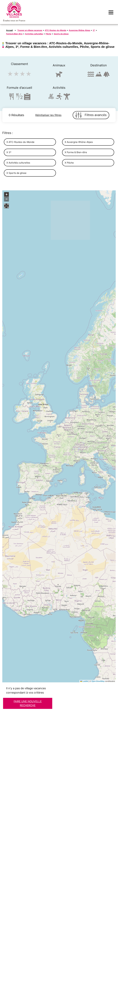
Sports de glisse (61, 34)
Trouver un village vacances (29, 30)
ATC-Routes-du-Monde (55, 30)
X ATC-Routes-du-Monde (20, 142)
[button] (6, 194)
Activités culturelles (34, 34)
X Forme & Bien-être (76, 152)
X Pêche (69, 162)
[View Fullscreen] (6, 206)
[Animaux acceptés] (59, 75)
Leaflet (85, 681)
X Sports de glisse (16, 173)
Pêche (48, 34)
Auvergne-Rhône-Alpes (79, 30)
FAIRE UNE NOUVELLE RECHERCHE (28, 703)
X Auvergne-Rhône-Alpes (79, 142)
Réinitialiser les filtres (48, 115)
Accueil (9, 30)
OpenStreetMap (98, 681)
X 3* (8, 152)
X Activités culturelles (18, 162)
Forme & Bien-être (14, 34)
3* (94, 30)
